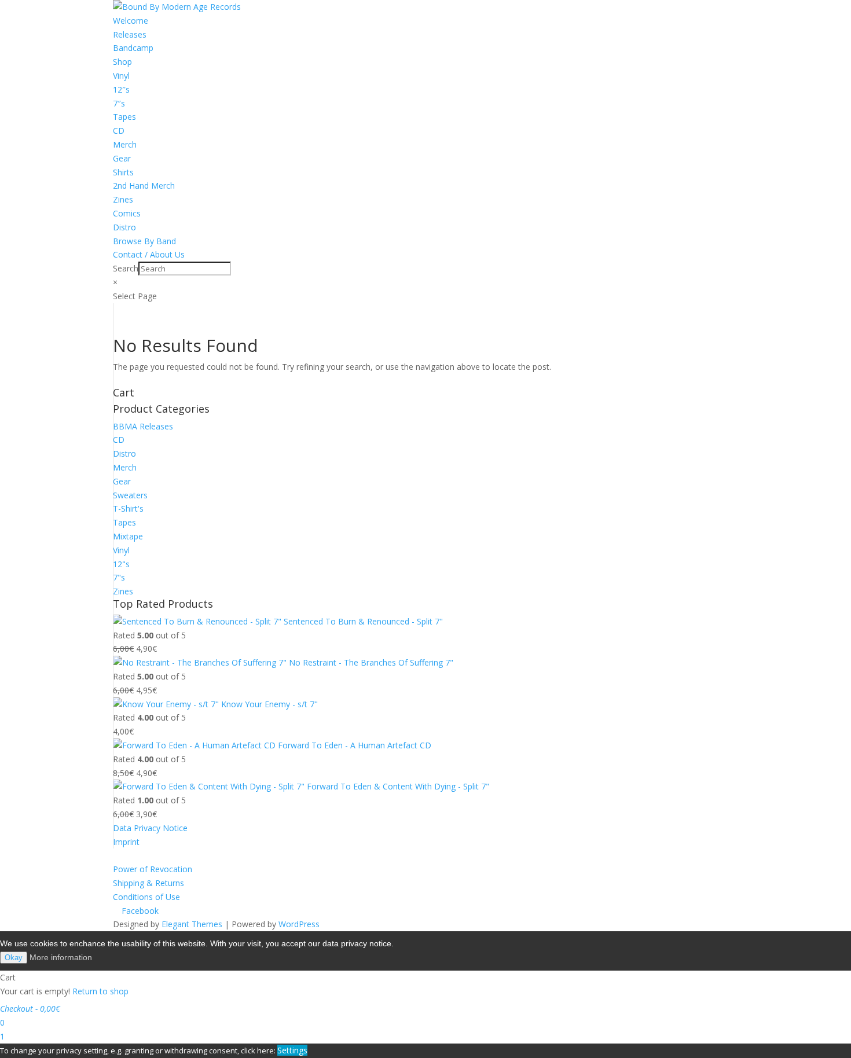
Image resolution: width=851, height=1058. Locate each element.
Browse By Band (144, 241)
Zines (123, 199)
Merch (125, 144)
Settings (292, 1050)
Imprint (126, 841)
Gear (122, 158)
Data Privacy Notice (150, 827)
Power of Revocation (152, 869)
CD (118, 130)
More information (61, 957)
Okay (14, 957)
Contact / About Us (149, 254)
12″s (121, 89)
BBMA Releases (143, 426)
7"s (119, 577)
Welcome (130, 20)
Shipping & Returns (148, 882)
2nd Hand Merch (144, 185)
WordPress (299, 924)
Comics (127, 213)
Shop (122, 61)
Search (125, 268)
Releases (129, 34)
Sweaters (130, 495)
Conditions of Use (146, 896)
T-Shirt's (128, 508)
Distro (124, 227)
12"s (121, 564)
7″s (119, 103)
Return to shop (100, 991)
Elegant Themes (192, 924)
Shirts (123, 172)
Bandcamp (133, 47)
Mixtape (128, 536)
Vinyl (121, 75)
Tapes (124, 116)
